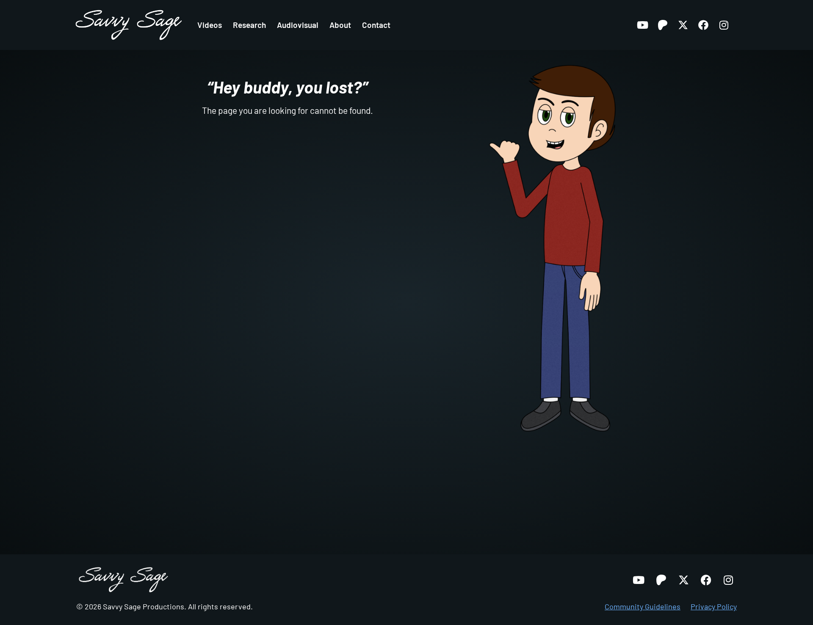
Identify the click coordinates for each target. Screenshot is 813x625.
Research (249, 25)
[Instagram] (723, 25)
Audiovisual (297, 25)
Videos (209, 25)
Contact (376, 25)
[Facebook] (703, 25)
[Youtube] (642, 25)
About (340, 25)
